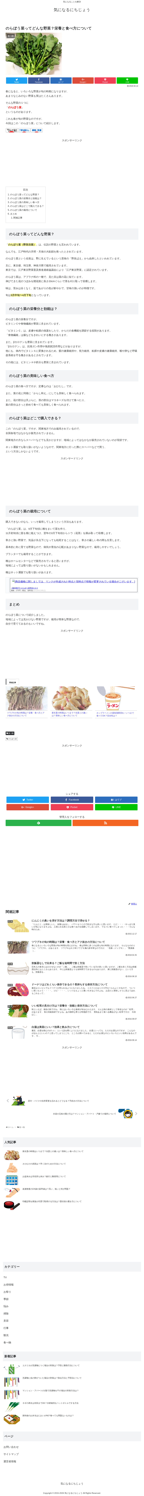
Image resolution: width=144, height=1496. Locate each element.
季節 (6, 1299)
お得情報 (9, 1284)
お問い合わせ (11, 1447)
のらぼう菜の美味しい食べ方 (24, 202)
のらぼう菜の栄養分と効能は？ (26, 198)
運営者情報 (10, 1461)
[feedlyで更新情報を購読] (38, 823)
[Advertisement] (72, 162)
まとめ (13, 213)
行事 (6, 1328)
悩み (6, 1306)
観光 (6, 1335)
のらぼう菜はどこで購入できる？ (27, 206)
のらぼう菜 (12, 739)
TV (5, 1277)
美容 (6, 1320)
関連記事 (17, 217)
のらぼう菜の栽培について (23, 210)
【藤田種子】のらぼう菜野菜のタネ (24, 588)
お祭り (7, 1291)
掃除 (6, 1313)
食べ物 (11, 733)
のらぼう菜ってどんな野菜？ (24, 194)
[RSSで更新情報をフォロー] (105, 823)
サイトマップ (11, 1454)
